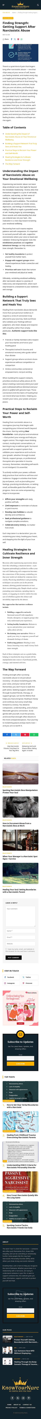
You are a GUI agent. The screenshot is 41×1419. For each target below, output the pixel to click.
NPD (4, 1161)
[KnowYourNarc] (20, 5)
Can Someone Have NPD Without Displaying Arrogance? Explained (24, 1353)
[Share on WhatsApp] (21, 39)
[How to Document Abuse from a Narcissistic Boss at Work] (20, 806)
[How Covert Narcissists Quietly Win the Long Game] (20, 1181)
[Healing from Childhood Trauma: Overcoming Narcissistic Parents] (20, 1121)
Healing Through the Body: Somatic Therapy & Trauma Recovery (25, 1364)
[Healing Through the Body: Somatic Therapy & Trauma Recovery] (7, 1361)
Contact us (27, 1405)
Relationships (8, 18)
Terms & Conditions (27, 1408)
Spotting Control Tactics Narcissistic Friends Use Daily (19, 1226)
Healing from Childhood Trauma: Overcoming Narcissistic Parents (21, 1136)
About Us (17, 1405)
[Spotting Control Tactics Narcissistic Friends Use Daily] (20, 1212)
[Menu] (3, 4)
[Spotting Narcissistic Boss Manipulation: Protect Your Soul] (20, 773)
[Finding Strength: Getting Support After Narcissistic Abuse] (20, 53)
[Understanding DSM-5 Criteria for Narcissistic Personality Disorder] (20, 1151)
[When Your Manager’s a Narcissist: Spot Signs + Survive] (20, 840)
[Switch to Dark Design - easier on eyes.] (38, 5)
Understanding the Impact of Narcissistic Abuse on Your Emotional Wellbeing (20, 137)
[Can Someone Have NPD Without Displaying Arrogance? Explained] (7, 1350)
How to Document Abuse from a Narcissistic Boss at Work (17, 824)
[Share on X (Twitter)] (14, 39)
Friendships (7, 1221)
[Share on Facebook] (11, 39)
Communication (8, 1101)
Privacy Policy (11, 1408)
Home (14, 12)
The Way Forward (12, 164)
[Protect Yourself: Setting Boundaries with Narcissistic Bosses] (7, 1339)
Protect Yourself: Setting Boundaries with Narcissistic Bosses (26, 1342)
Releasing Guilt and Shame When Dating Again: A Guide (29, 748)
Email (20, 1055)
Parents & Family (9, 1131)
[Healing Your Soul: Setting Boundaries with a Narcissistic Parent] (20, 873)
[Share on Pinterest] (18, 39)
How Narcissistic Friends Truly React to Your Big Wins (11, 748)
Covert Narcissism (9, 1191)
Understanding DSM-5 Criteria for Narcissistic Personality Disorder (21, 1166)
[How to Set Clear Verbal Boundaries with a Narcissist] (20, 1091)
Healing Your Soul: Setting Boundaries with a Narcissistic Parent (19, 890)
